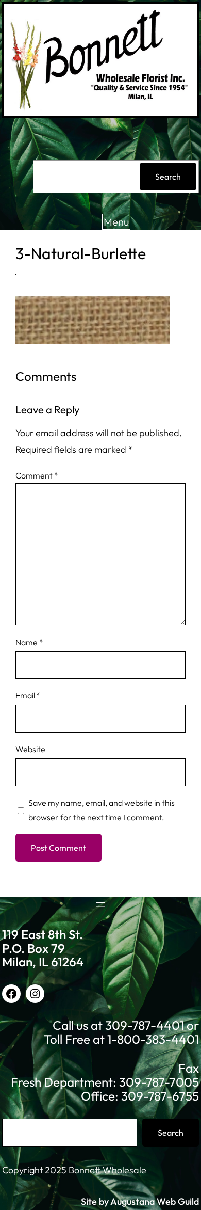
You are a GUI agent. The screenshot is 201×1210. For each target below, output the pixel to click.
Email (28, 695)
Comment (36, 475)
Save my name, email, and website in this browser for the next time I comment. (101, 810)
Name (29, 642)
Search (168, 176)
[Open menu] (100, 904)
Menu (116, 221)
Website (30, 749)
